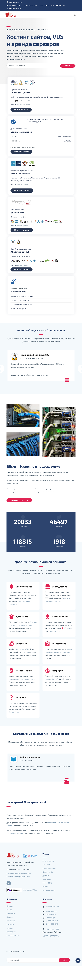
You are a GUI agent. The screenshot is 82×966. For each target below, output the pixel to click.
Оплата (9, 910)
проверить (68, 65)
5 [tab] (46, 387)
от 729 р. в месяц (22, 230)
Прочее (45, 887)
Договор (9, 917)
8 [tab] (51, 787)
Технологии (46, 879)
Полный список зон (21, 151)
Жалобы (9, 928)
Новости (9, 906)
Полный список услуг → (19, 309)
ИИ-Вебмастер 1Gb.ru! (25, 101)
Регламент (10, 925)
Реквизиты (10, 913)
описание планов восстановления (21, 679)
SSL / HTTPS (47, 883)
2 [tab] (37, 387)
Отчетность (10, 921)
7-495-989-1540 (52, 924)
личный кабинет (15, 9)
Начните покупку (16, 833)
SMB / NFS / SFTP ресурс (19, 300)
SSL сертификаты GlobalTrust (21, 304)
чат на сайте (51, 914)
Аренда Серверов (49, 868)
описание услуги (22, 184)
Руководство (11, 932)
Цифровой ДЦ (47, 872)
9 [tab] (53, 787)
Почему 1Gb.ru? (17, 500)
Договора (25, 652)
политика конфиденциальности (18, 877)
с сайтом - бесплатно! (63, 137)
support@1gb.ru (14, 5)
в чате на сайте (53, 631)
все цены (20, 104)
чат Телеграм (51, 918)
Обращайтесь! (14, 712)
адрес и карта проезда (51, 936)
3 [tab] (40, 387)
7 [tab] (47, 787)
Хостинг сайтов (48, 861)
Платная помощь (48, 890)
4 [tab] (43, 387)
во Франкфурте (50, 679)
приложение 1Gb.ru (30, 890)
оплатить (15, 2)
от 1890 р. (68, 141)
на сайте (51, 5)
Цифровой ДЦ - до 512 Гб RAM (21, 296)
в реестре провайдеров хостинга (18, 873)
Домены (45, 876)
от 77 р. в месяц (22, 109)
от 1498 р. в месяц (23, 190)
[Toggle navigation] (74, 14)
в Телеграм (68, 628)
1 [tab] (34, 387)
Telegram (61, 5)
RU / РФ (13, 137)
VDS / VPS (46, 865)
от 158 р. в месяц (22, 269)
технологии (27, 104)
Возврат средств (12, 936)
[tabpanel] (41, 365)
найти (64, 960)
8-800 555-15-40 (31, 5)
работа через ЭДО (23, 649)
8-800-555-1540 (52, 921)
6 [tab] (49, 387)
